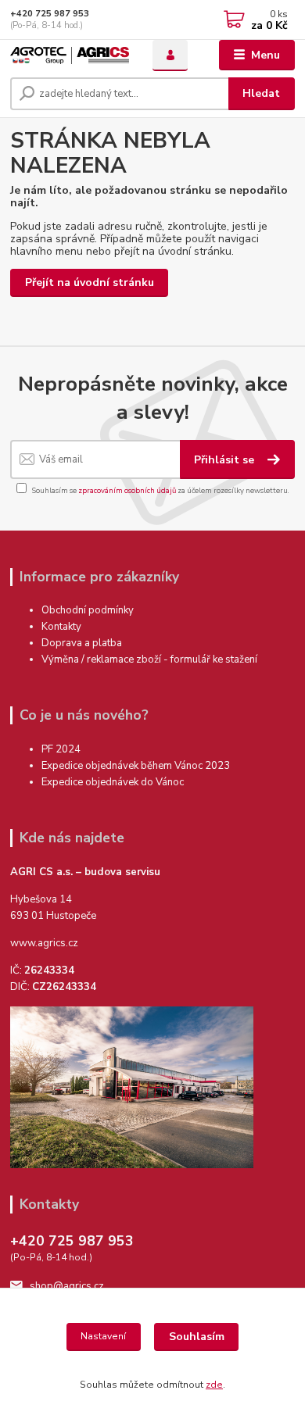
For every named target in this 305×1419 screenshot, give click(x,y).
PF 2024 (61, 749)
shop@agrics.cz (67, 1286)
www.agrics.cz (44, 943)
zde (214, 1384)
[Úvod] (69, 55)
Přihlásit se (225, 459)
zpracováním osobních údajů (127, 490)
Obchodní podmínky (87, 610)
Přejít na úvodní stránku (89, 282)
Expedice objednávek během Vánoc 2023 (135, 766)
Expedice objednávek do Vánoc (113, 782)
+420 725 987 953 (49, 14)
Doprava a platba (81, 643)
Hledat (261, 93)
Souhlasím (196, 1336)
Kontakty (61, 627)
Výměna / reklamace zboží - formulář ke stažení (149, 659)
